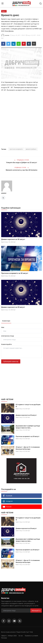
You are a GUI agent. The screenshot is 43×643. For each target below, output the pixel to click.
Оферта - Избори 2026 (9, 636)
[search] (40, 3)
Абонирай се (36, 610)
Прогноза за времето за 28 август (27, 436)
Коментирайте (6, 344)
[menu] (2, 3)
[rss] (19, 621)
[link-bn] (21, 470)
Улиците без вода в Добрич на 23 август (21, 162)
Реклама (4, 638)
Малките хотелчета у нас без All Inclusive (21, 170)
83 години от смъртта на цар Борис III (28, 405)
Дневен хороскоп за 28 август (26, 415)
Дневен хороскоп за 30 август (13, 239)
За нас (20, 636)
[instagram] (9, 621)
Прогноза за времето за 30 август (14, 273)
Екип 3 (3, 242)
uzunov (3, 193)
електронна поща (7, 336)
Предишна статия (23, 160)
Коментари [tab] (6, 321)
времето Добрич (31, 149)
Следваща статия (20, 167)
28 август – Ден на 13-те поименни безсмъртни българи (28, 448)
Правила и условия (31, 636)
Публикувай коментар (10, 361)
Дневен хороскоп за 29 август (13, 307)
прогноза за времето (16, 149)
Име (2, 327)
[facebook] (3, 621)
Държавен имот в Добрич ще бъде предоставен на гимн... (28, 427)
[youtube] (14, 621)
